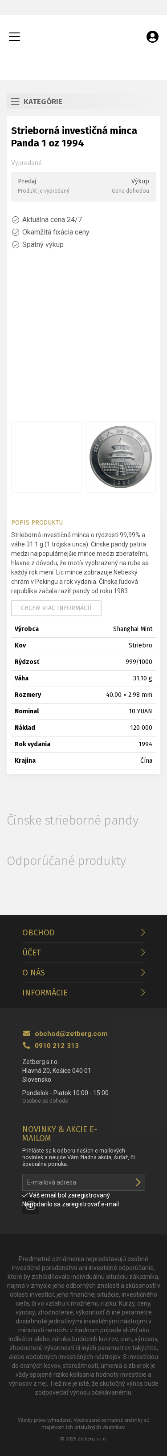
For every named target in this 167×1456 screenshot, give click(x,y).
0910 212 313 (56, 1046)
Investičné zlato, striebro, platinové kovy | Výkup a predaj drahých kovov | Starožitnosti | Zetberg (83, 37)
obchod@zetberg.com (70, 1034)
